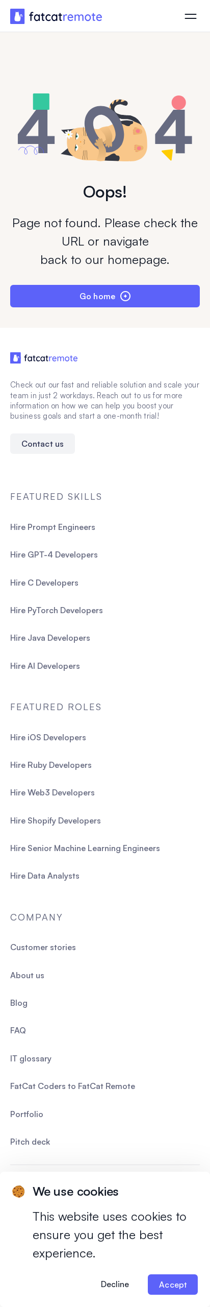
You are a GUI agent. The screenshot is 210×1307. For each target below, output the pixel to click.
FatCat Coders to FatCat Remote (72, 1086)
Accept (173, 1284)
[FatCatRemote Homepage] (43, 358)
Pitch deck (30, 1141)
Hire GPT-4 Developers (54, 554)
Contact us (42, 444)
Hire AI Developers (45, 666)
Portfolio (26, 1114)
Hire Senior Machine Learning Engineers (85, 848)
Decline (115, 1284)
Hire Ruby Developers (51, 765)
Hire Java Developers (50, 638)
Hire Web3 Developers (52, 792)
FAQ (18, 1030)
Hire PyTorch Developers (56, 610)
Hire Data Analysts (45, 875)
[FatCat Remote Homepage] (56, 17)
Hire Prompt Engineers (52, 527)
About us (27, 975)
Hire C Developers (44, 582)
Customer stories (43, 947)
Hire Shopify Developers (55, 820)
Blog (19, 1003)
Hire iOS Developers (48, 737)
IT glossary (30, 1058)
